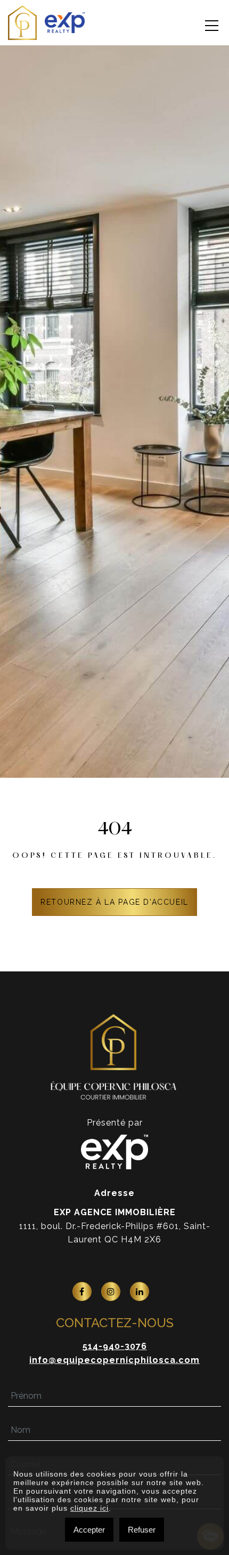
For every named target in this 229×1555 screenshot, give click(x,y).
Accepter (89, 1529)
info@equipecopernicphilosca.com (114, 1360)
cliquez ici (89, 1508)
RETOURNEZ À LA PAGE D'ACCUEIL (114, 902)
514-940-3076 (115, 1346)
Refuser (142, 1529)
